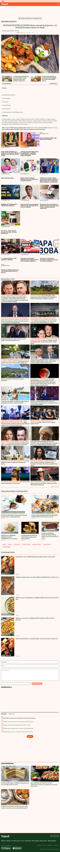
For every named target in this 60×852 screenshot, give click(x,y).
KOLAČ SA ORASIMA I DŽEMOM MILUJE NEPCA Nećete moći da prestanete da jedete (50, 535)
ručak (4, 544)
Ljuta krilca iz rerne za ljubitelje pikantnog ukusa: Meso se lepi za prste (35, 557)
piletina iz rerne (26, 544)
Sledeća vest (53, 83)
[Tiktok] (57, 836)
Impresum (56, 845)
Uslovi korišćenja (41, 845)
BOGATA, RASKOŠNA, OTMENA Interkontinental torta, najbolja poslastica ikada (15, 783)
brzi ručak (16, 544)
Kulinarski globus (52, 840)
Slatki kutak (28, 840)
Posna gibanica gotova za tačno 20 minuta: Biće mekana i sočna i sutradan (17, 731)
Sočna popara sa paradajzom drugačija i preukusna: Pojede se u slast (16, 725)
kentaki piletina (6, 546)
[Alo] (2, 1)
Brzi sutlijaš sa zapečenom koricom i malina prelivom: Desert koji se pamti (17, 721)
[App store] (17, 848)
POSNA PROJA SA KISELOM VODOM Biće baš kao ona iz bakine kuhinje (29, 537)
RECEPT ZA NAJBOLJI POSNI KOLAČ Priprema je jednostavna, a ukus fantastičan (14, 516)
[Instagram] (54, 836)
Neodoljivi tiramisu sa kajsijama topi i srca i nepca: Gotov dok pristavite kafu (17, 728)
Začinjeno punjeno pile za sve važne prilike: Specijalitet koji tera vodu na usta (37, 577)
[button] (38, 32)
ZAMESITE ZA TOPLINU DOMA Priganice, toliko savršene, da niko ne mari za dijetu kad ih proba (14, 807)
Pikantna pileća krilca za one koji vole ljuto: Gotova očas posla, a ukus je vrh (37, 639)
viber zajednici (35, 128)
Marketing (49, 845)
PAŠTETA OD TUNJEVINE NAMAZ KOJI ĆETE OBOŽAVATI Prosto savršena (9, 537)
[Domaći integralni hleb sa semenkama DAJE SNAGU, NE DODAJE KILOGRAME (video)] (36, 79)
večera (10, 544)
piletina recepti (47, 544)
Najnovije (8, 840)
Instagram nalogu (52, 128)
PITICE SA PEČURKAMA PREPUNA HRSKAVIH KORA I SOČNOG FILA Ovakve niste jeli (44, 516)
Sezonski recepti (9, 21)
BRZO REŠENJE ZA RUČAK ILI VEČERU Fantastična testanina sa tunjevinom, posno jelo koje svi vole (44, 784)
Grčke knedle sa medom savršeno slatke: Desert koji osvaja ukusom (18, 718)
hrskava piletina (36, 544)
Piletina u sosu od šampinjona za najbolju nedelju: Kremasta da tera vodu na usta (37, 598)
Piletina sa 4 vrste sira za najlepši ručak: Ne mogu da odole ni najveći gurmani (35, 619)
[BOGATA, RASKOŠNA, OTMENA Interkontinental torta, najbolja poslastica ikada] (15, 774)
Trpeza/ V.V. (22, 32)
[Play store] (6, 848)
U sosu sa (22, 840)
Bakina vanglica (43, 840)
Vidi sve (30, 736)
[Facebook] (51, 836)
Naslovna (3, 840)
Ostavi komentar (37, 683)
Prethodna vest (6, 83)
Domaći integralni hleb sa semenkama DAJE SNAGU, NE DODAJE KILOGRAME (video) (49, 78)
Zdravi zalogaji (35, 840)
